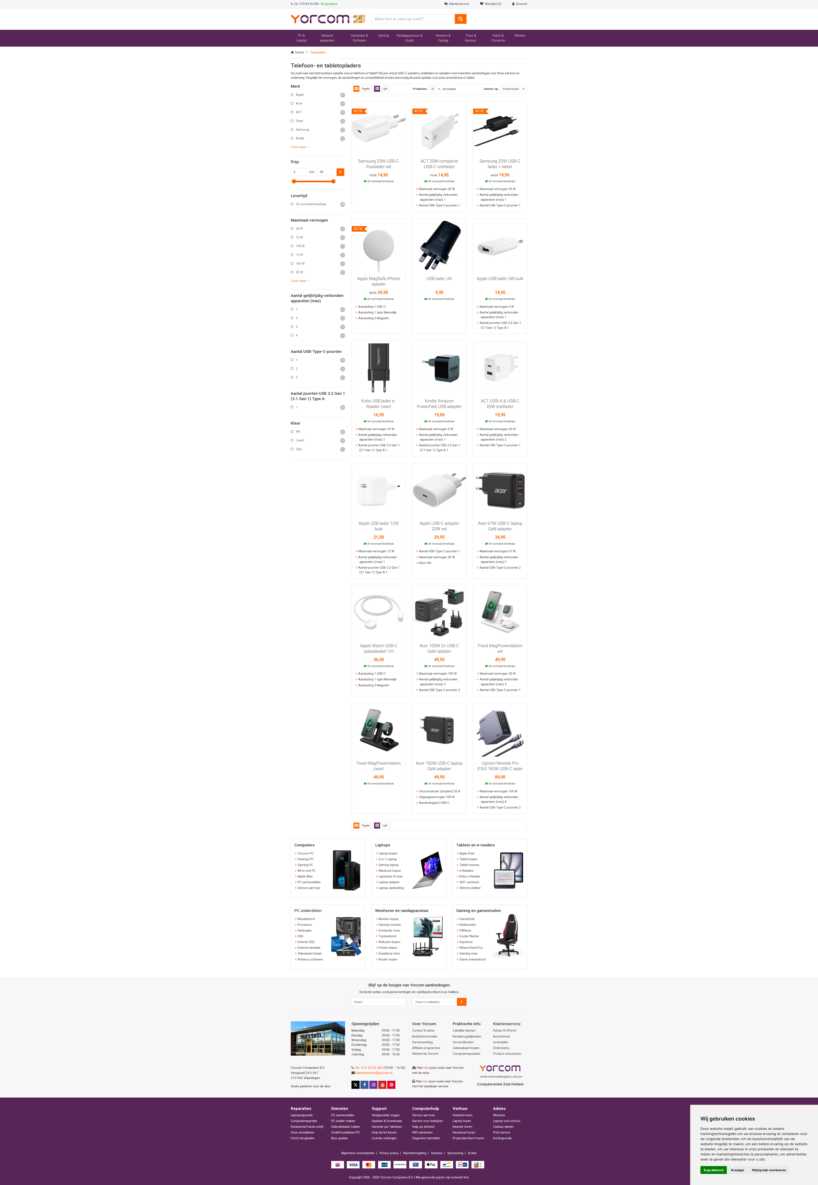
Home (299, 52)
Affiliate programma (426, 1048)
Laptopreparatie (302, 1115)
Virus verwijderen (302, 1132)
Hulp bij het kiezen (384, 1132)
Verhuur (460, 1108)
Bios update (339, 1138)
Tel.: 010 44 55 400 (369, 1068)
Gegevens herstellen (426, 1138)
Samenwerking (422, 1042)
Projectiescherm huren (468, 1138)
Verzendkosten (463, 1042)
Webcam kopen (389, 942)
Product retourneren (507, 1054)
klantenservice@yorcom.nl (374, 1073)
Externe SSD (306, 942)
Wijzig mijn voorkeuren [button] (769, 1170)
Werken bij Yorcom (425, 1054)
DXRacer (465, 930)
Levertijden (500, 1042)
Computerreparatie (304, 1121)
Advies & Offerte (504, 1030)
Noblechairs (467, 925)
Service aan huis (309, 888)
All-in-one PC (306, 871)
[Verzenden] (462, 1002)
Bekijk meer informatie (378, 126)
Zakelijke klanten (464, 1030)
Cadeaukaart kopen (466, 1048)
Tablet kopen (468, 859)
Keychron (466, 942)
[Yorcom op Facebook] (364, 1085)
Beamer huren (462, 1127)
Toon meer (299, 147)
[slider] (294, 181)
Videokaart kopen (310, 953)
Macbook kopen (390, 871)
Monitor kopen (389, 919)
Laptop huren (462, 1121)
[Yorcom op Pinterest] (391, 1085)
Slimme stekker (470, 888)
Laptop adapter (389, 882)
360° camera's (469, 882)
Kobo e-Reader (469, 876)
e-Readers (466, 871)
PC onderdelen (307, 910)
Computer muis (389, 930)
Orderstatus (501, 1048)
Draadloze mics (389, 953)
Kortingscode (502, 1138)
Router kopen (388, 959)
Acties (472, 1153)
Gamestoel (467, 919)
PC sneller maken (343, 1121)
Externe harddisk (309, 948)
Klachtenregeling (414, 1153)
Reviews (436, 1153)
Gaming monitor (390, 925)
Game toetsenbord (472, 959)
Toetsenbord (387, 936)
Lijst (384, 88)
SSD (300, 936)
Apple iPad (466, 853)
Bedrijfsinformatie (424, 1036)
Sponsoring (455, 1153)
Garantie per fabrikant (387, 1127)
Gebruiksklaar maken (345, 1127)
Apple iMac (305, 876)
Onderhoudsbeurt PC (345, 1132)
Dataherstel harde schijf (307, 1127)
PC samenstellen (309, 882)
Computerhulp (425, 1108)
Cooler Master (469, 936)
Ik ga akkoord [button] (713, 1170)
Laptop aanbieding (391, 888)
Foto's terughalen (302, 1138)
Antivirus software (310, 959)
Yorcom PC (306, 853)
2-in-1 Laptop (388, 859)
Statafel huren (462, 1115)
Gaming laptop (389, 865)
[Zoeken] (461, 19)
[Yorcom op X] (355, 1085)
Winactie (499, 1115)
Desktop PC (306, 859)
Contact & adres (423, 1030)
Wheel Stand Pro (471, 948)
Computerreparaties (466, 1054)
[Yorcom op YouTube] (382, 1085)
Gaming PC (305, 865)
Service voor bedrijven (427, 1121)
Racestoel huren (464, 1132)
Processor (305, 925)
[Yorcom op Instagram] (373, 1085)
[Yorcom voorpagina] (328, 19)
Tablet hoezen (469, 865)
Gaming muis (468, 953)
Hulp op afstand (423, 1127)
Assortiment (501, 1036)
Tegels (366, 88)
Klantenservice (507, 1023)
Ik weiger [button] (737, 1170)
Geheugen (305, 930)
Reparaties (301, 1108)
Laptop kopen (388, 853)
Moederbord (306, 919)
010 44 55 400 (306, 4)
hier (426, 1068)
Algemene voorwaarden (357, 1153)
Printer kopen (388, 948)
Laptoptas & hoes (391, 876)
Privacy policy (388, 1153)
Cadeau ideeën (503, 1127)
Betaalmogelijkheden (467, 1036)
